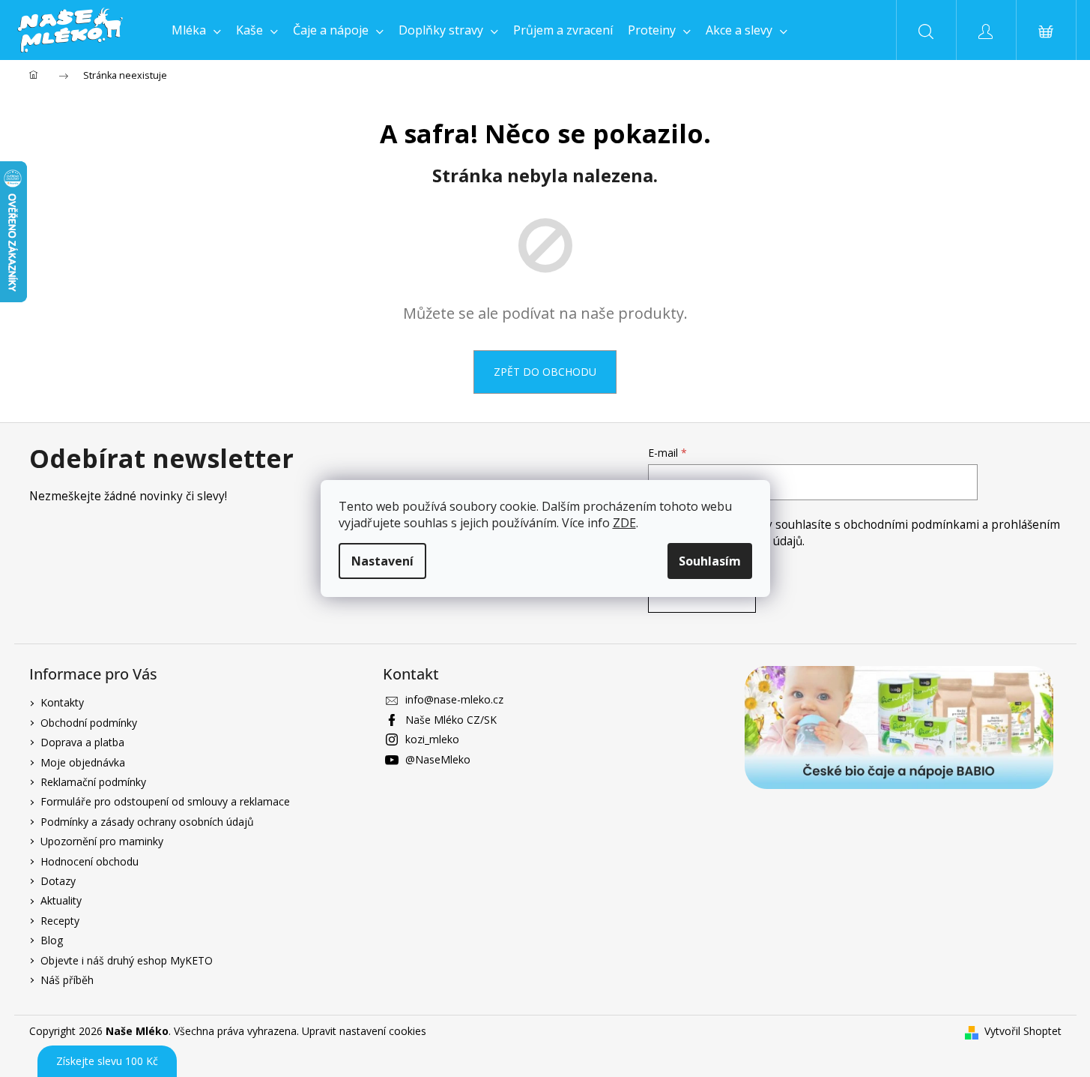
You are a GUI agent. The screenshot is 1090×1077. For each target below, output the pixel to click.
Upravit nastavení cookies (364, 1031)
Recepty (59, 921)
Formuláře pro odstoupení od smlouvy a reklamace (165, 801)
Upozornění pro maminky (101, 841)
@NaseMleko (437, 759)
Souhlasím (710, 561)
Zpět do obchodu (545, 371)
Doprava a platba (82, 742)
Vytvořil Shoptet (1023, 1031)
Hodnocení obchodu (89, 861)
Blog (51, 940)
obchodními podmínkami (913, 524)
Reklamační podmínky (93, 782)
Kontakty (62, 702)
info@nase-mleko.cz (454, 699)
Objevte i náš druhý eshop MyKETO (126, 960)
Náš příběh (67, 980)
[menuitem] (196, 30)
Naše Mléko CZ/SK (451, 719)
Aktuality (61, 900)
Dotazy (58, 881)
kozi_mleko (432, 739)
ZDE (624, 522)
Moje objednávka (82, 762)
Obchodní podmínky (88, 723)
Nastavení (382, 561)
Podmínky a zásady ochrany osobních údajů (147, 821)
